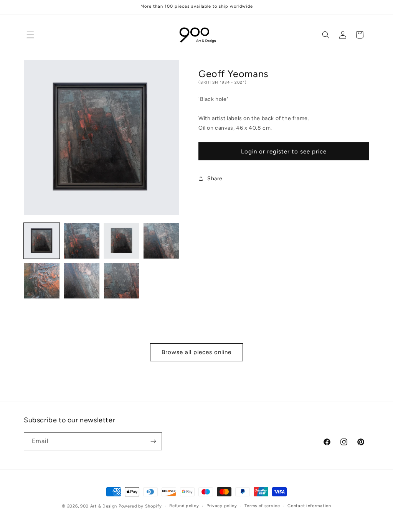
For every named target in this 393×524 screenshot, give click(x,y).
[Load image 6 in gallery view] (82, 281)
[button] (30, 34)
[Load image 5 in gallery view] (42, 281)
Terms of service (262, 505)
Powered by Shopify (140, 506)
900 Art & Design (98, 506)
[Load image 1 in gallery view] (42, 241)
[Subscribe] (153, 441)
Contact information (309, 505)
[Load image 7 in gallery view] (122, 281)
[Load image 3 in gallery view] (122, 241)
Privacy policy (221, 505)
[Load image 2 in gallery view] (82, 241)
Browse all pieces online (196, 352)
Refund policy (184, 505)
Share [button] (215, 178)
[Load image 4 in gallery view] (161, 241)
